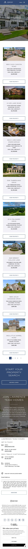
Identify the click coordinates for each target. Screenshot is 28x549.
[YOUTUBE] (19, 520)
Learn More (14, 428)
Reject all (14, 537)
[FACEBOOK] (4, 520)
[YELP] (15, 520)
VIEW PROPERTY (14, 81)
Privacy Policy (6, 487)
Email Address (5, 477)
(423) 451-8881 (8, 451)
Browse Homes (14, 382)
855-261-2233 (8, 458)
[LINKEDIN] (12, 520)
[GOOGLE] (23, 520)
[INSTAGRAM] (8, 520)
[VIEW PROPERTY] (14, 80)
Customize (14, 541)
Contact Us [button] (14, 423)
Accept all (14, 545)
